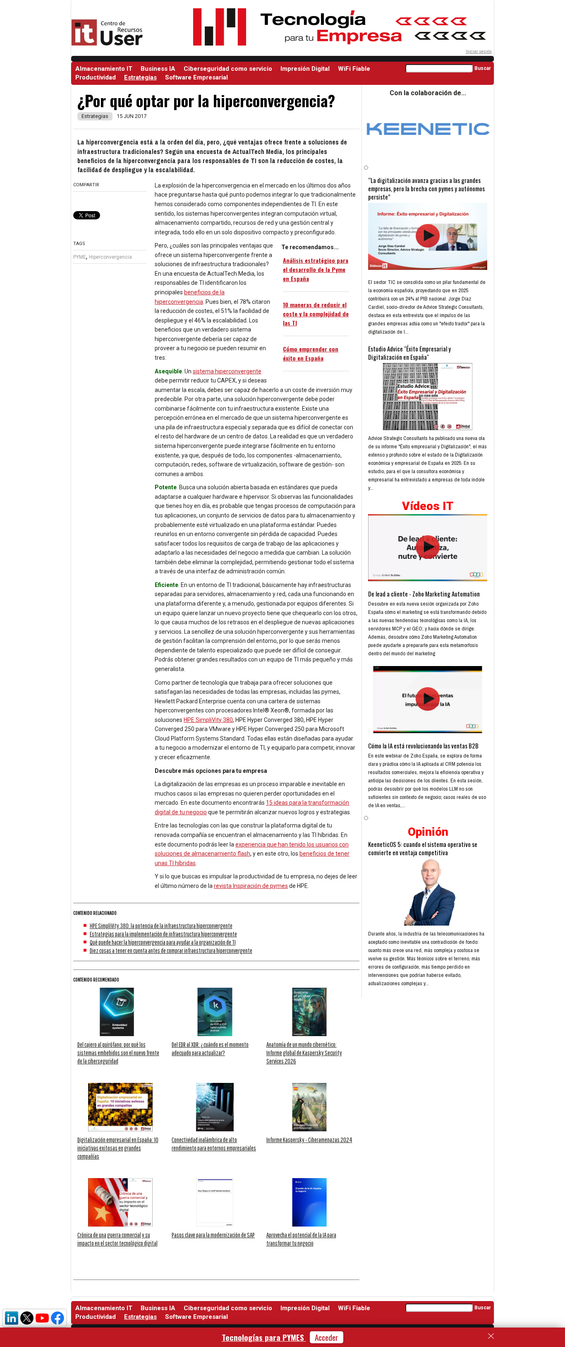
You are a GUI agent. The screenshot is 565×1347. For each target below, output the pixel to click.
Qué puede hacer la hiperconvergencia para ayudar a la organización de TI (163, 942)
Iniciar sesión (479, 51)
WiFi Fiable (354, 68)
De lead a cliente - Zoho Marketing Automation (424, 593)
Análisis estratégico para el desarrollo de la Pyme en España (315, 269)
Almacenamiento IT (103, 68)
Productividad (95, 77)
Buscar (482, 68)
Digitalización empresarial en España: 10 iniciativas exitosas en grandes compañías (117, 1148)
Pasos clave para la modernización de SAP (213, 1235)
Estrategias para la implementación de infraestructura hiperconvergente (163, 934)
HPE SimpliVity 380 (208, 720)
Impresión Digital (305, 68)
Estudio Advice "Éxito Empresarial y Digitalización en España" (409, 352)
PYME (79, 257)
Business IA (158, 68)
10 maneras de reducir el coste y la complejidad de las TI (316, 313)
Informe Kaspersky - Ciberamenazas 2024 (309, 1139)
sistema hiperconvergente (227, 371)
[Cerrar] (491, 1336)
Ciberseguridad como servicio (228, 68)
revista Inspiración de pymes (251, 886)
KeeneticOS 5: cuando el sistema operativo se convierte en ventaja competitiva (422, 848)
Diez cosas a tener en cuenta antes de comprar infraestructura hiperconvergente (171, 950)
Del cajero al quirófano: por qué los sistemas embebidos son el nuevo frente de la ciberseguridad (118, 1053)
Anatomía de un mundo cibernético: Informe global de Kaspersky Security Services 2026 (304, 1053)
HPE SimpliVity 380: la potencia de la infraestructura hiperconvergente (161, 925)
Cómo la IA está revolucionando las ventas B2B (423, 745)
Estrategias (140, 77)
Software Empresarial (196, 77)
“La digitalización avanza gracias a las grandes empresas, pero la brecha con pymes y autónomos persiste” (426, 188)
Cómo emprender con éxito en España (310, 353)
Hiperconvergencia (110, 257)
